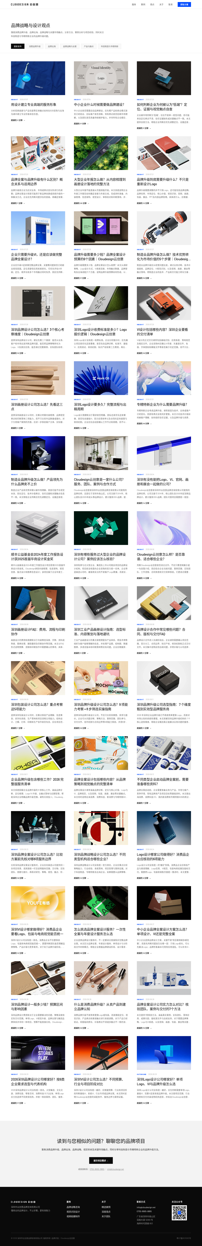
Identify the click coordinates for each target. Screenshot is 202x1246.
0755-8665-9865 (97, 1169)
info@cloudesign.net (115, 1169)
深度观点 (106, 1211)
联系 (170, 4)
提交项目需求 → (101, 1160)
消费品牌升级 (35, 46)
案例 (143, 4)
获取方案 (184, 4)
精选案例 (106, 1207)
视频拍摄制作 (73, 1216)
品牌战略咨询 (73, 1207)
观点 (152, 4)
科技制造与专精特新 (109, 46)
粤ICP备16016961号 (184, 1238)
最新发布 (18, 46)
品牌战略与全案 (70, 46)
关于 (161, 4)
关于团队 (106, 1216)
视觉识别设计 (73, 1211)
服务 (134, 4)
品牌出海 (52, 46)
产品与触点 (89, 46)
